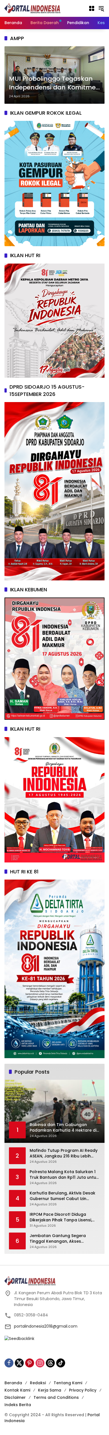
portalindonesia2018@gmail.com (45, 1326)
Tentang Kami (68, 1383)
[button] (101, 8)
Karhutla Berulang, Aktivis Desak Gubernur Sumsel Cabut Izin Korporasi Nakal (62, 1196)
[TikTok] (60, 1362)
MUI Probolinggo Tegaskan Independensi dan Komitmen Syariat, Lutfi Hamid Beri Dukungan (54, 83)
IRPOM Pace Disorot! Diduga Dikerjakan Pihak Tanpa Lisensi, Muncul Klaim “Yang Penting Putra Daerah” (64, 1217)
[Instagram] (39, 1362)
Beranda (13, 1383)
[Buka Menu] (91, 8)
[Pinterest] (29, 1362)
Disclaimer (15, 1397)
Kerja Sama (49, 1390)
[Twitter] (19, 1362)
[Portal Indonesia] (32, 8)
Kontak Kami (17, 1390)
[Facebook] (8, 1362)
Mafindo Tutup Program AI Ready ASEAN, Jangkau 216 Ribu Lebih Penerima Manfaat (64, 1153)
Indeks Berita (17, 1405)
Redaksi (38, 1383)
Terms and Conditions (56, 1397)
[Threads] (50, 1362)
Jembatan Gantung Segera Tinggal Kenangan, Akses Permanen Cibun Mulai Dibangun (63, 1238)
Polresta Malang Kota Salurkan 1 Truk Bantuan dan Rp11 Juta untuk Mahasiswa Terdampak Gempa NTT (64, 1174)
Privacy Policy (82, 1390)
